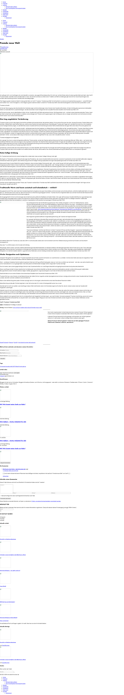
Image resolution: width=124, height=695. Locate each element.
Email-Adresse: (4, 355)
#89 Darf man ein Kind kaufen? (7, 602)
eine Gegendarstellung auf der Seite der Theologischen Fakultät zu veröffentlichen (60, 209)
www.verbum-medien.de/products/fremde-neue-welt (27, 307)
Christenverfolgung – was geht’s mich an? (10, 570)
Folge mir (2, 376)
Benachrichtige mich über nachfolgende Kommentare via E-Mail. (18, 495)
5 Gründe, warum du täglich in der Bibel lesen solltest (13, 554)
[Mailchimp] (0, 511)
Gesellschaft (8, 366)
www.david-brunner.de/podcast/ (26, 342)
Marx (17, 366)
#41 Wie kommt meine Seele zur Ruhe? (12, 404)
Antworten (5, 476)
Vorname (2, 350)
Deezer (11, 342)
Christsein (2, 366)
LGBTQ (14, 366)
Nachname (3, 353)
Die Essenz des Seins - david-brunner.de (14, 469)
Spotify (16, 342)
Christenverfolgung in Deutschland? (8, 617)
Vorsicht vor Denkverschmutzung (8, 539)
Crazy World (3, 586)
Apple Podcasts (4, 342)
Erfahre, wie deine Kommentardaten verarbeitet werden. (46, 501)
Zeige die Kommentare (5, 462)
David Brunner (3, 48)
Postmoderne (22, 366)
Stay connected (4, 620)
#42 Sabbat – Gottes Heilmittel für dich (13, 422)
